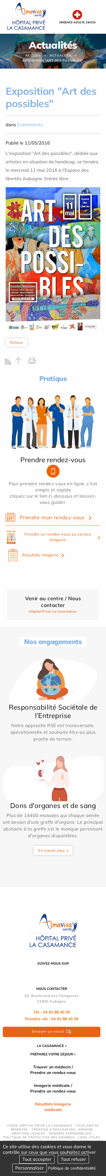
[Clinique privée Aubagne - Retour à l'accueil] (26, 16)
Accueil (33, 55)
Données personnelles (70, 1133)
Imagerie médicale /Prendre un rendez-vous (53, 1088)
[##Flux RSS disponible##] (9, 363)
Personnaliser (29, 1168)
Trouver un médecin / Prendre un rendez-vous (53, 1069)
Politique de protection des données (38, 1137)
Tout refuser (73, 1159)
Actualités (61, 55)
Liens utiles (89, 1137)
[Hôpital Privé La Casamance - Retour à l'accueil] (53, 930)
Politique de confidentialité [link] (72, 1168)
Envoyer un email (48, 1031)
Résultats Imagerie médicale (53, 1106)
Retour (16, 342)
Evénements (30, 124)
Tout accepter (36, 1159)
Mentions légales (28, 1133)
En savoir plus (51, 850)
